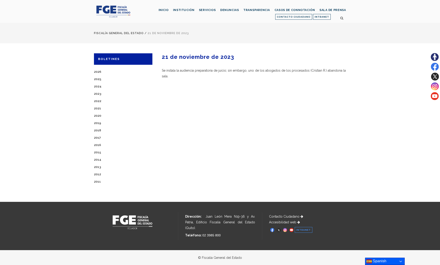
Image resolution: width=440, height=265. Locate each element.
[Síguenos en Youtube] (435, 99)
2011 (97, 181)
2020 (97, 115)
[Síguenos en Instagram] (435, 89)
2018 (97, 130)
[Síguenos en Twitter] (435, 79)
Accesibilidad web (283, 222)
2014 (97, 159)
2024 (98, 86)
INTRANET (322, 17)
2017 (97, 137)
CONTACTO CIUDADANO (294, 17)
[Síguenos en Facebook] (435, 69)
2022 (97, 101)
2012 (97, 174)
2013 (97, 167)
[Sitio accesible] (435, 60)
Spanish (379, 261)
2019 (97, 123)
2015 (97, 152)
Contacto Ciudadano (284, 216)
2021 (97, 108)
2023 (97, 93)
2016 (97, 145)
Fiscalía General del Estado (119, 33)
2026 (97, 71)
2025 (97, 79)
